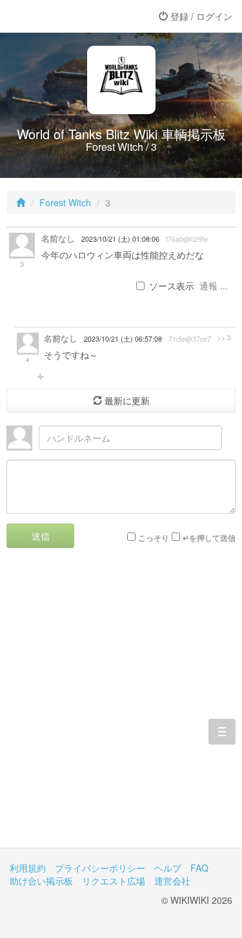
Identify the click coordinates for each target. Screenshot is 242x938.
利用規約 (28, 867)
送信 (41, 535)
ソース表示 (171, 285)
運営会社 (172, 880)
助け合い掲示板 (41, 880)
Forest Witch (65, 202)
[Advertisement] (121, 707)
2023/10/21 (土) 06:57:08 (123, 339)
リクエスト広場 (113, 880)
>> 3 (224, 337)
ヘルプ (167, 867)
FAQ (199, 867)
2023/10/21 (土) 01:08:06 (120, 239)
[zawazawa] (61, 16)
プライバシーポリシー (100, 867)
